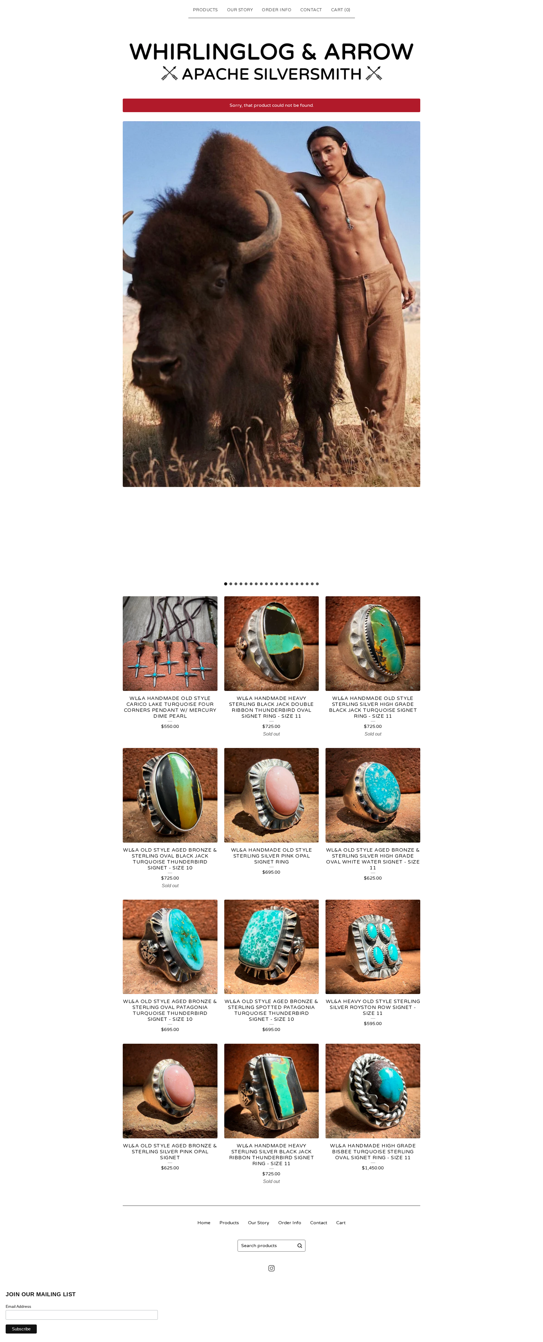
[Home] (271, 57)
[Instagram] (271, 1268)
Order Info (276, 9)
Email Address (18, 1306)
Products (205, 9)
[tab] (225, 584)
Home (203, 1223)
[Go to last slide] (130, 350)
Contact (311, 9)
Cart (341, 1223)
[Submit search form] (299, 1245)
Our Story (240, 9)
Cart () (340, 9)
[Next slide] (412, 350)
